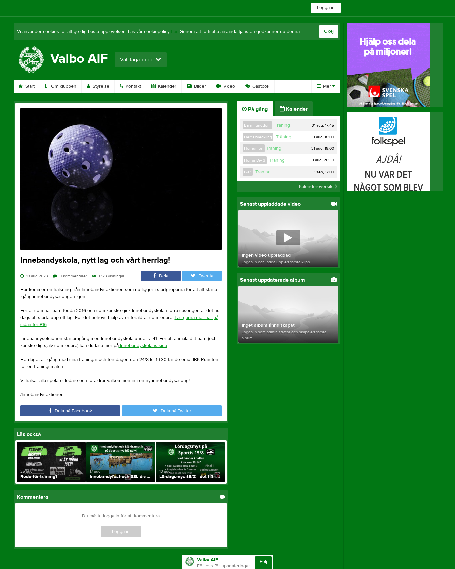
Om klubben (63, 86)
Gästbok (260, 86)
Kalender (166, 86)
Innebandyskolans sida (143, 346)
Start (29, 86)
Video (228, 86)
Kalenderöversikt (317, 187)
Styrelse (100, 86)
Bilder (199, 86)
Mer (327, 86)
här (174, 32)
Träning (282, 125)
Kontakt (132, 86)
